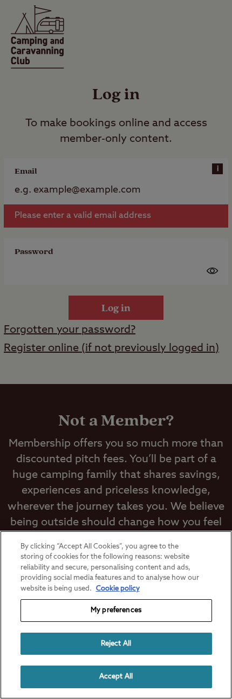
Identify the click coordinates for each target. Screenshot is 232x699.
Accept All (116, 676)
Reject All (116, 643)
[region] (116, 615)
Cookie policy (118, 588)
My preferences (116, 610)
